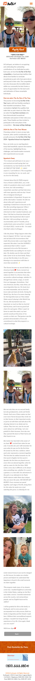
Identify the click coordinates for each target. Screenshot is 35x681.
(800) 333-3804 (12, 679)
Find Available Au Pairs (17, 647)
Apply (17, 49)
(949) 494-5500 (23, 677)
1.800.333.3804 (17, 666)
